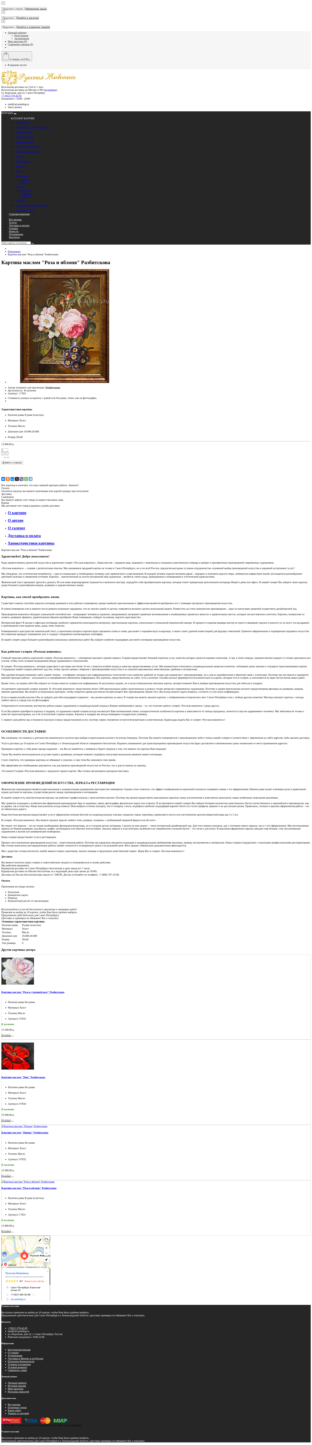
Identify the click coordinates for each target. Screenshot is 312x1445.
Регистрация (21, 35)
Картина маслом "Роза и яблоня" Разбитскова (28, 1188)
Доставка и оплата (19, 225)
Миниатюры (23, 161)
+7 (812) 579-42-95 (11, 95)
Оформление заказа (35, 8)
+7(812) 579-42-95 (17, 1328)
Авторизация (21, 38)
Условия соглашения (19, 1364)
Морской (26, 193)
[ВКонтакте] (3, 479)
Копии (20, 156)
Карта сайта (14, 1410)
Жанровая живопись (27, 146)
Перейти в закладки (28, 17)
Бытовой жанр (24, 132)
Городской (26, 190)
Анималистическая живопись (32, 127)
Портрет (21, 200)
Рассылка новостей (18, 1391)
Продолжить (8, 18)
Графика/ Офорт (25, 137)
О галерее (13, 1352)
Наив (19, 171)
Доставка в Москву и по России (25, 1358)
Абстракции (23, 122)
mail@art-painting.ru (18, 104)
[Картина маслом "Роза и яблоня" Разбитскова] (65, 382)
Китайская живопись (28, 151)
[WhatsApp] (26, 479)
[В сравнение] (8, 457)
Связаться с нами (17, 1370)
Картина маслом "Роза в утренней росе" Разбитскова (32, 992)
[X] (17, 479)
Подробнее (6, 1035)
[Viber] (21, 479)
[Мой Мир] (12, 479)
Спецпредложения (19, 214)
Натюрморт (22, 176)
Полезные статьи (25, 210)
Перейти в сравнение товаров (33, 27)
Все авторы (14, 1404)
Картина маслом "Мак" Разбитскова (23, 1077)
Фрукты (25, 180)
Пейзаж (20, 186)
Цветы (24, 182)
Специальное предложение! (31, 205)
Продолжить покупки (12, 9)
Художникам (15, 1355)
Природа (26, 196)
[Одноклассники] (8, 479)
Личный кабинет (17, 1383)
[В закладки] (5, 457)
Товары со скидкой (18, 1413)
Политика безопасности (21, 1361)
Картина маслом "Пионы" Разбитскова (24, 1132)
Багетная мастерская (19, 1349)
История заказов (17, 1385)
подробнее (50, 90)
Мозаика (21, 166)
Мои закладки (15, 1388)
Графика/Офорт (24, 141)
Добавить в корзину (12, 462)
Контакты (14, 237)
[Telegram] (30, 479)
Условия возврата (17, 1367)
